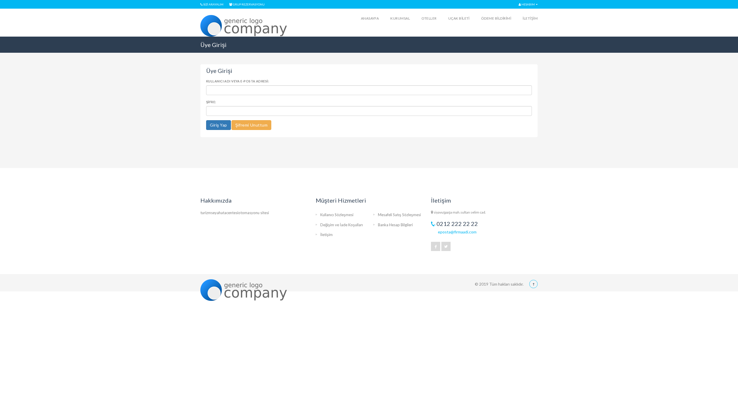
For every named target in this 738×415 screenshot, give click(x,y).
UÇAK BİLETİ (459, 18)
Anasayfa (370, 18)
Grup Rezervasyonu (248, 4)
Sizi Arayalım (213, 4)
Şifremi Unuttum (251, 124)
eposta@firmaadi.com (457, 231)
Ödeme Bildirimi (496, 18)
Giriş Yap (218, 124)
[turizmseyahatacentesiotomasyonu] (243, 26)
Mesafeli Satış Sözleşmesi (399, 214)
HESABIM (528, 4)
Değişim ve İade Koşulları (341, 224)
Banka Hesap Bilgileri (395, 224)
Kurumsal (400, 18)
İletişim (530, 18)
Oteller (428, 18)
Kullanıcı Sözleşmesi (336, 214)
